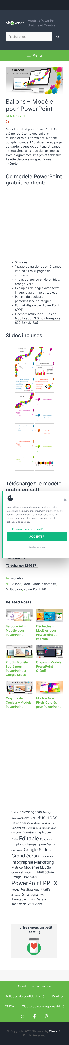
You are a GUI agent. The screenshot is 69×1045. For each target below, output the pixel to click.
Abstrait (25, 812)
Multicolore (14, 589)
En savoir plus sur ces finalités (28, 529)
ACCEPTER (36, 536)
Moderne (31, 867)
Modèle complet (44, 584)
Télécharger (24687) (22, 565)
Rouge (15, 889)
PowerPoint (32, 589)
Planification (30, 877)
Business (47, 817)
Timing (31, 899)
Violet (38, 904)
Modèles (17, 578)
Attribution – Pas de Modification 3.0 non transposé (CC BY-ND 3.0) (37, 318)
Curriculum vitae (47, 828)
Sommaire (16, 895)
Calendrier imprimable (40, 823)
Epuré (42, 844)
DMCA (9, 1006)
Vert (31, 904)
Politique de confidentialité (24, 996)
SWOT (42, 894)
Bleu (33, 818)
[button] (65, 500)
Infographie (22, 862)
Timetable (19, 899)
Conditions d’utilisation (34, 986)
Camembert (18, 827)
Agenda (36, 812)
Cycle (18, 832)
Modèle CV (30, 872)
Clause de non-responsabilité (43, 1006)
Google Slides (37, 849)
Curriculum (32, 828)
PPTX (50, 883)
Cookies (58, 996)
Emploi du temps (24, 844)
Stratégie (30, 894)
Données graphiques (37, 832)
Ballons (16, 584)
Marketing (44, 862)
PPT (45, 589)
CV (13, 832)
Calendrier (19, 823)
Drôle (27, 584)
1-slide (15, 812)
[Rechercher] (57, 36)
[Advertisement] (34, 756)
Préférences (37, 547)
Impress (46, 856)
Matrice (17, 867)
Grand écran (25, 856)
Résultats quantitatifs (35, 889)
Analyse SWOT (20, 818)
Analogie (47, 812)
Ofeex (53, 1031)
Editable (29, 838)
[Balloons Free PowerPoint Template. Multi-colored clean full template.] (24, 354)
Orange (16, 877)
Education (46, 839)
